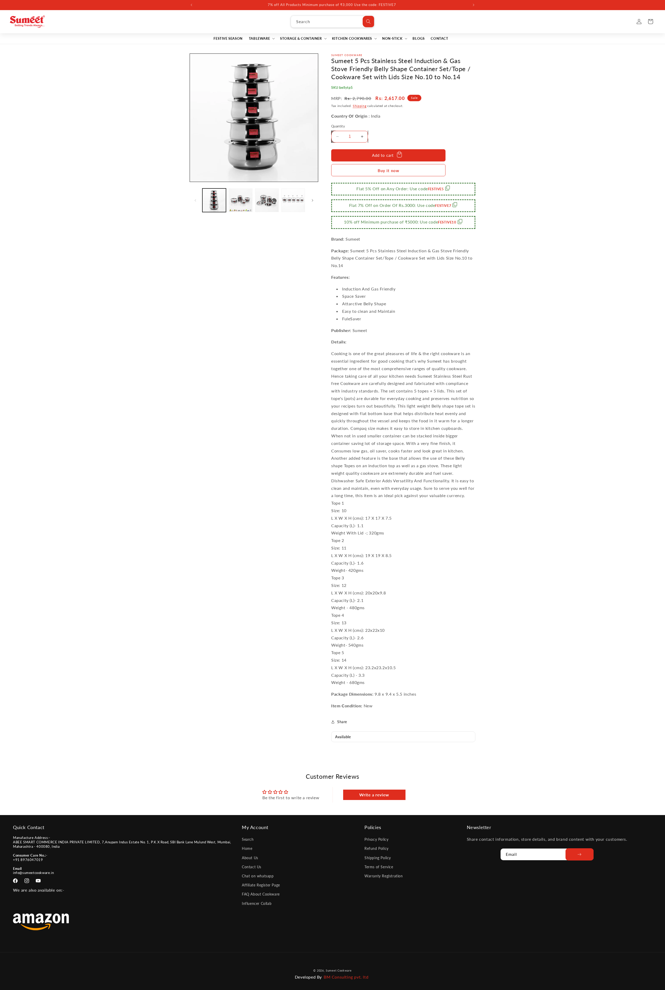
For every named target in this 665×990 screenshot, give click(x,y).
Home (247, 848)
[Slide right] (312, 200)
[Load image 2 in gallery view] (240, 200)
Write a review (374, 794)
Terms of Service (378, 867)
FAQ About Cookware (261, 894)
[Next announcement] (473, 5)
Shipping (360, 106)
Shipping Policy (377, 858)
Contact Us (251, 867)
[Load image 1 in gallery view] (214, 200)
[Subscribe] (580, 854)
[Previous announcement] (191, 5)
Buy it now (388, 170)
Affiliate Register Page (261, 885)
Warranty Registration (383, 876)
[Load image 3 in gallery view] (267, 200)
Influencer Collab (256, 903)
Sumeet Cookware (339, 970)
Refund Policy (376, 848)
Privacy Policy (376, 839)
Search (248, 839)
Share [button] (342, 722)
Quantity (338, 126)
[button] (261, 38)
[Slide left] (195, 200)
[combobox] (332, 22)
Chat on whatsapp (258, 876)
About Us (250, 858)
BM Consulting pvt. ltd (346, 976)
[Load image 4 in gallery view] (293, 200)
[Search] (368, 21)
